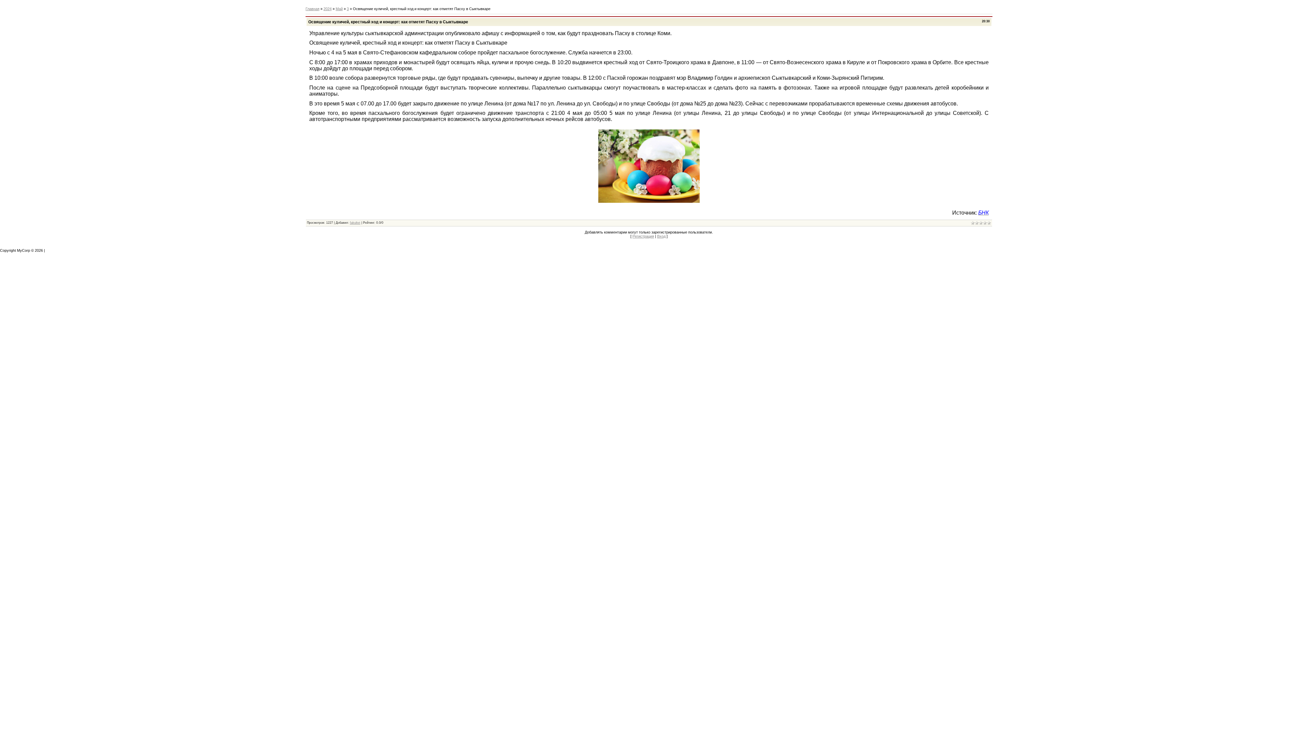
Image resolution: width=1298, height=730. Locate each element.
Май (339, 9)
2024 (327, 9)
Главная (312, 9)
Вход (661, 236)
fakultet (355, 222)
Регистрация (643, 236)
